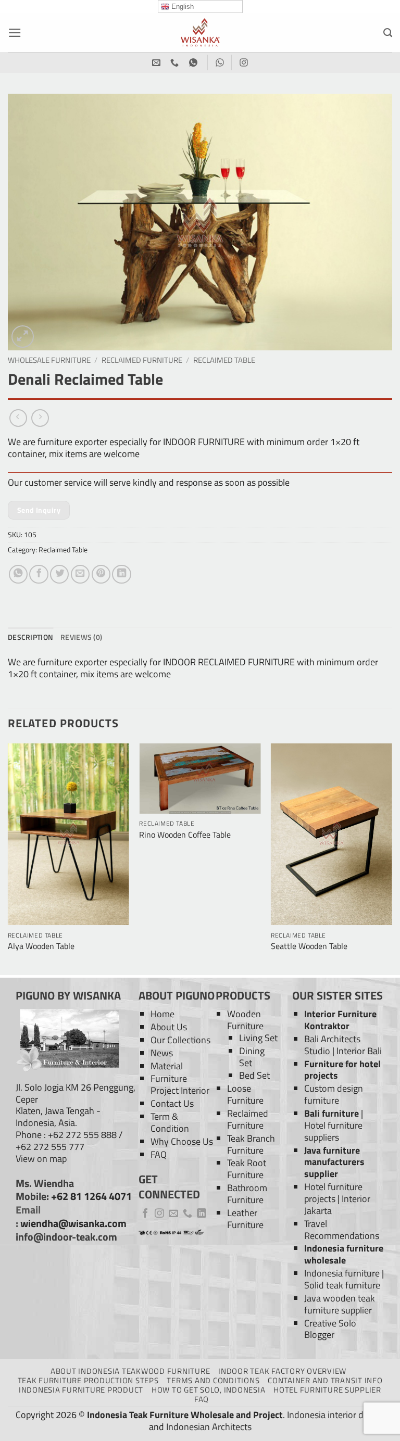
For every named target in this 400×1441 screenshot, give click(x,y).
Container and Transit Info (325, 1380)
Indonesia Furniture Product (81, 1390)
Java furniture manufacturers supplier (334, 1162)
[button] (15, 32)
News (162, 1053)
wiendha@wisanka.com (73, 1223)
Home (162, 1014)
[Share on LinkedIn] (121, 574)
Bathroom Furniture (247, 1194)
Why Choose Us (182, 1141)
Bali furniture (331, 1113)
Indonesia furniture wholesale (343, 1254)
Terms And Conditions (213, 1380)
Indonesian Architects (209, 1427)
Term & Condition (170, 1122)
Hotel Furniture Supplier (327, 1390)
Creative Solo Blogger (330, 1329)
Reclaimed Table (224, 360)
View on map (41, 1159)
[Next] (391, 858)
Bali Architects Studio (332, 1045)
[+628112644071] (175, 63)
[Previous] (8, 858)
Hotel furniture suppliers (333, 1131)
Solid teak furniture (342, 1285)
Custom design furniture (333, 1094)
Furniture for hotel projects (342, 1070)
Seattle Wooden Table (309, 946)
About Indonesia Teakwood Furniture (130, 1371)
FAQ (159, 1154)
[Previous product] (40, 418)
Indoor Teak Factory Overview (282, 1371)
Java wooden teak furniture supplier (339, 1304)
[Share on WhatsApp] (18, 574)
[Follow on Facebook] (145, 1214)
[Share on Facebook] (38, 574)
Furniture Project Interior (180, 1084)
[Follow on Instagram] (159, 1214)
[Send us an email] (173, 1214)
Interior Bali (359, 1051)
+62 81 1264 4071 (91, 1196)
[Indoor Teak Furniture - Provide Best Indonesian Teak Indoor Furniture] (200, 32)
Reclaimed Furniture (142, 360)
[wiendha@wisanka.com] (157, 63)
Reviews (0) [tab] (81, 636)
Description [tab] (30, 636)
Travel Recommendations (341, 1230)
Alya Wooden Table (41, 946)
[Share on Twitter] (59, 574)
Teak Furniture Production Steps (88, 1380)
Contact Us (172, 1103)
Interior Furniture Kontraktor (340, 1020)
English (181, 6)
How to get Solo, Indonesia (208, 1390)
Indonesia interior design (335, 1415)
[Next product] (18, 418)
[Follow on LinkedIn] (201, 1214)
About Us (169, 1027)
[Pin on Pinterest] (101, 574)
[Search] (387, 32)
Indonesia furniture (342, 1273)
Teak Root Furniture (246, 1169)
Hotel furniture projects (333, 1193)
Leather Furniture (245, 1219)
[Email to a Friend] (80, 574)
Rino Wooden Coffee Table (185, 834)
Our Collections (180, 1040)
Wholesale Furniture (49, 360)
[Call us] (187, 1214)
